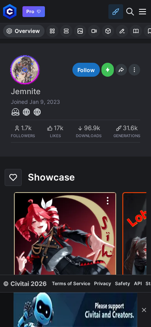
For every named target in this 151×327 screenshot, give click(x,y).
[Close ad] (144, 310)
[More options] (107, 200)
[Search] (130, 11)
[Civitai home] (10, 11)
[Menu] (142, 11)
